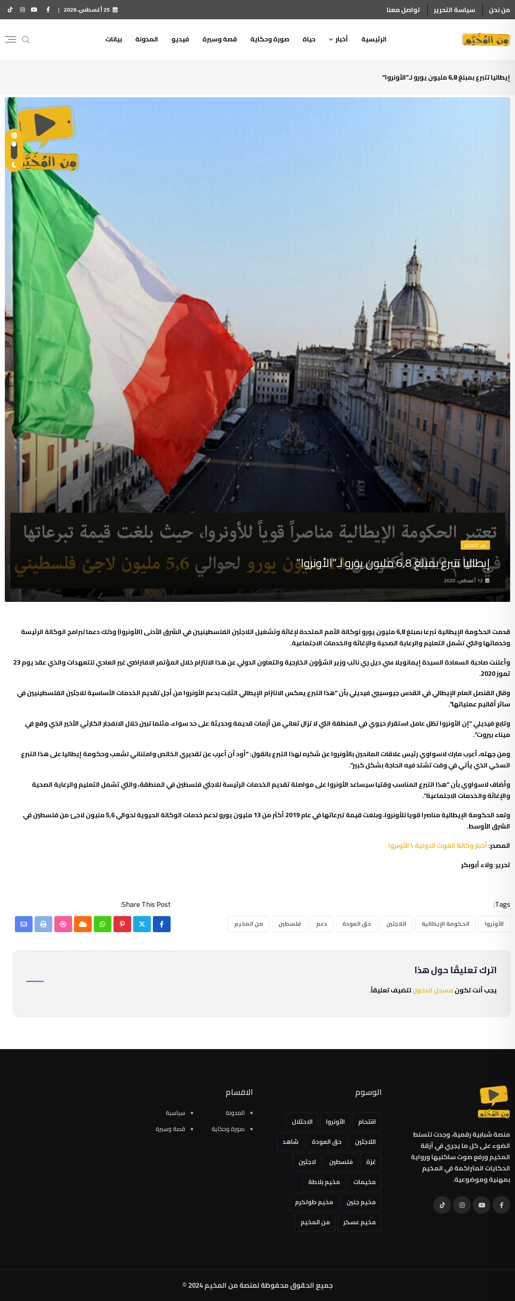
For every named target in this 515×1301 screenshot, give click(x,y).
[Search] (26, 38)
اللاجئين (396, 923)
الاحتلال (302, 1121)
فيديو (180, 39)
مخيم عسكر (359, 1222)
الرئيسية (374, 39)
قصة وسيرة (219, 39)
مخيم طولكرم (314, 1202)
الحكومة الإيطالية (446, 923)
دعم (321, 923)
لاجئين (307, 1162)
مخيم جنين (361, 1202)
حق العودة (356, 923)
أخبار (342, 39)
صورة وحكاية (269, 39)
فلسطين (289, 923)
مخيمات (364, 1182)
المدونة (146, 39)
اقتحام (367, 1121)
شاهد (290, 1142)
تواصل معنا (403, 10)
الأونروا (494, 923)
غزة (371, 1162)
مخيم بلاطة (324, 1182)
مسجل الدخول (432, 990)
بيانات (113, 39)
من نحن (499, 10)
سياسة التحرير (454, 10)
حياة (309, 39)
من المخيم (248, 923)
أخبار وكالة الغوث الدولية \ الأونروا (437, 845)
